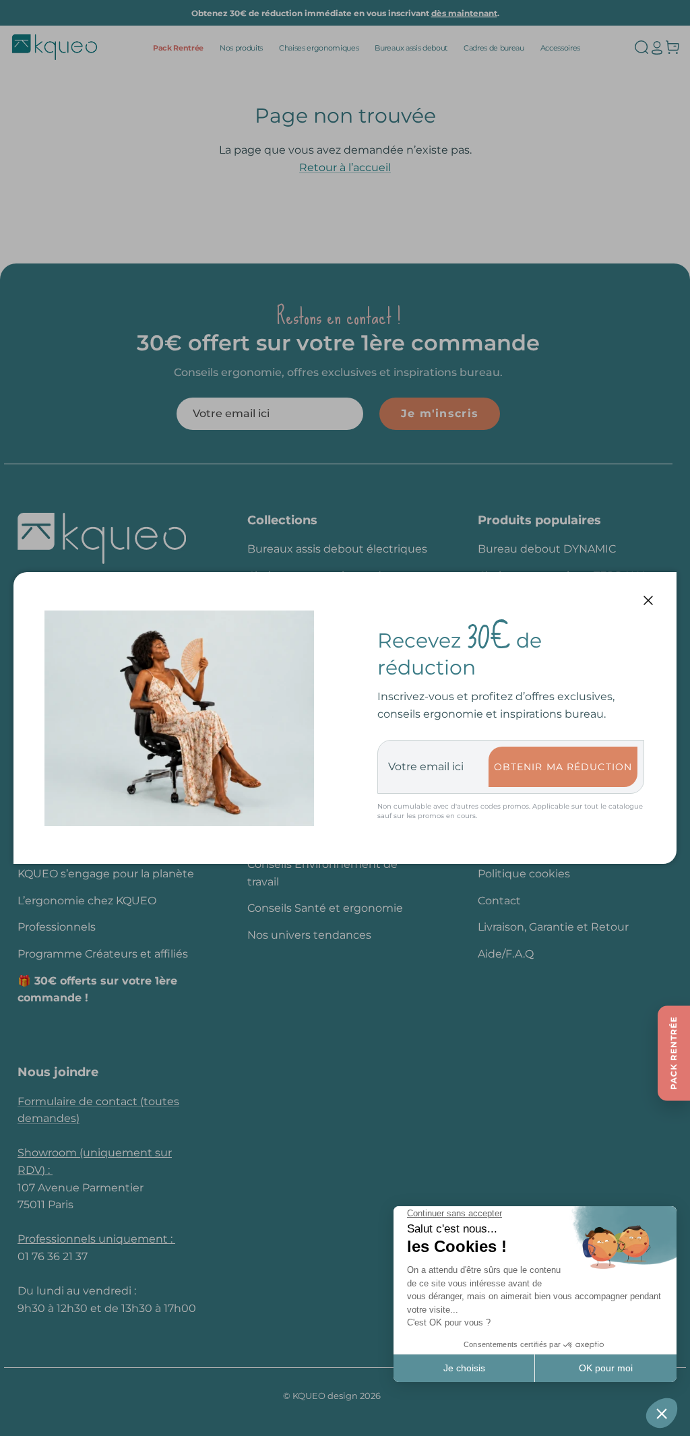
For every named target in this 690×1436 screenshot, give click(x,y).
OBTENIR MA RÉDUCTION (563, 767)
